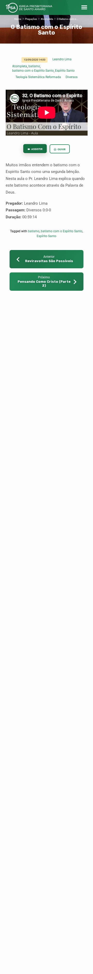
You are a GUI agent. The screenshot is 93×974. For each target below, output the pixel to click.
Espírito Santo (65, 70)
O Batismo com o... (68, 19)
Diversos (72, 77)
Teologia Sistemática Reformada (38, 77)
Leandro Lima (62, 59)
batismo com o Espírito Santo (33, 70)
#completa (47, 19)
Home (17, 19)
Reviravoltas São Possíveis (49, 261)
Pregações (31, 19)
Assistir (36, 149)
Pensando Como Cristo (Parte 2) (44, 283)
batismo (34, 66)
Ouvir (61, 149)
